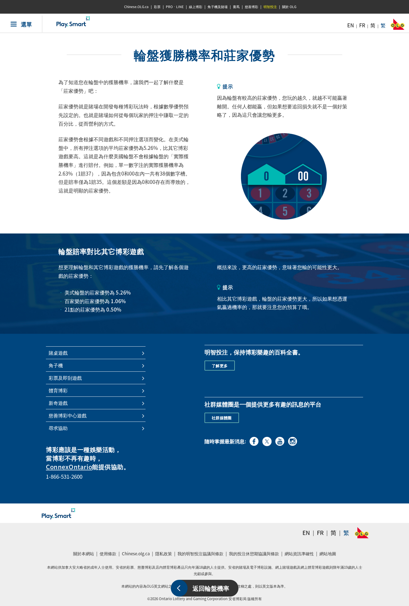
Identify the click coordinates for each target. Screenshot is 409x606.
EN (350, 25)
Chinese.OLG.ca (136, 6)
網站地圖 (327, 554)
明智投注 (270, 6)
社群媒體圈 (222, 418)
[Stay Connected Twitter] (267, 440)
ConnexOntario (69, 466)
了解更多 (220, 365)
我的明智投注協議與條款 (201, 555)
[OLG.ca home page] (361, 532)
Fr (320, 532)
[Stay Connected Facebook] (254, 440)
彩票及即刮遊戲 (65, 377)
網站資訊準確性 (299, 554)
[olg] (398, 26)
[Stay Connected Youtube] (280, 440)
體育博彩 (58, 390)
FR (362, 25)
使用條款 (108, 554)
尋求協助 (58, 428)
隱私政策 (164, 555)
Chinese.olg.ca (136, 555)
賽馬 (236, 6)
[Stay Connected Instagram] (293, 440)
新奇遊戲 (58, 403)
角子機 (56, 365)
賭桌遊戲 (58, 352)
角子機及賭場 (218, 6)
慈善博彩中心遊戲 (68, 415)
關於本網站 (83, 554)
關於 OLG (289, 6)
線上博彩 (195, 6)
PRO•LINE (175, 6)
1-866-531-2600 (64, 476)
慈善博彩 (251, 6)
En (306, 532)
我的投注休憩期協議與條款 (254, 555)
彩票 (157, 6)
